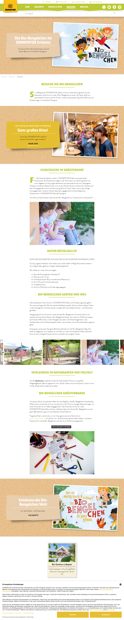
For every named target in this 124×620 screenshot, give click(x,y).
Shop (27, 7)
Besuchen (71, 7)
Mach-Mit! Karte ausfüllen (61, 427)
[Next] (121, 352)
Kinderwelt (20, 77)
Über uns (84, 7)
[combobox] (70, 13)
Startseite (4, 77)
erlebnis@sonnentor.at (37, 418)
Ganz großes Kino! (33, 130)
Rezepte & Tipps (55, 7)
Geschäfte (39, 7)
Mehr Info (33, 144)
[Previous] (3, 352)
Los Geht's (33, 515)
